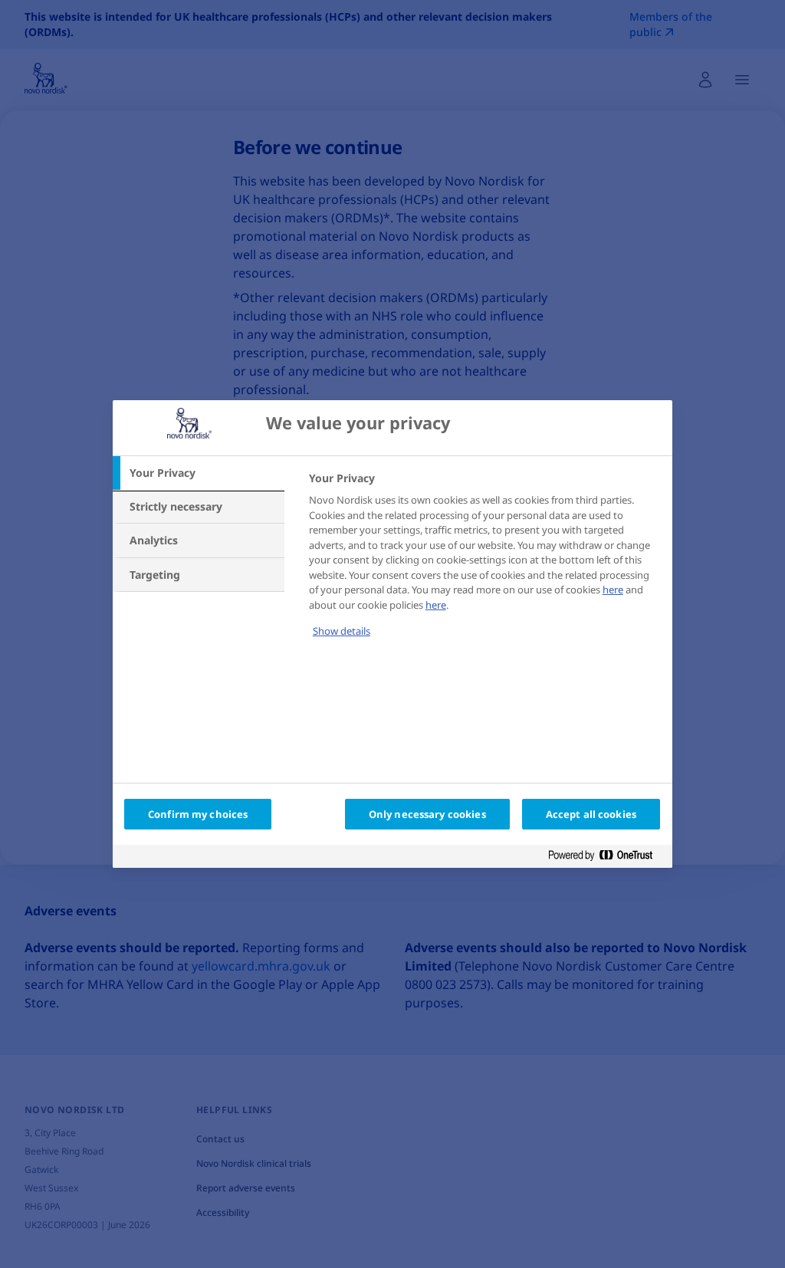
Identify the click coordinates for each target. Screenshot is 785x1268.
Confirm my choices (198, 814)
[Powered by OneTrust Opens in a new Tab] (606, 858)
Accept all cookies (591, 814)
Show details (341, 631)
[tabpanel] (484, 565)
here (613, 589)
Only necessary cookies (427, 814)
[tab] (198, 473)
